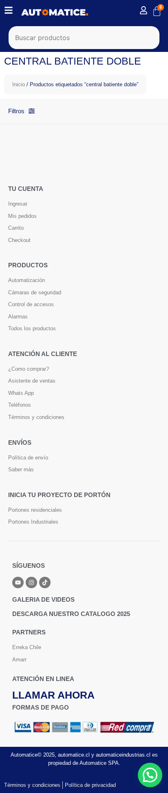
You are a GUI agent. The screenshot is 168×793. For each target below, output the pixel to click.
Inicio (18, 84)
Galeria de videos (43, 599)
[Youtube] (18, 582)
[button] (150, 775)
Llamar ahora (53, 695)
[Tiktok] (45, 582)
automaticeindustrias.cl (123, 755)
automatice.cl (74, 755)
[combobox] (84, 37)
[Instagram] (31, 582)
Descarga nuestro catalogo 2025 (71, 613)
